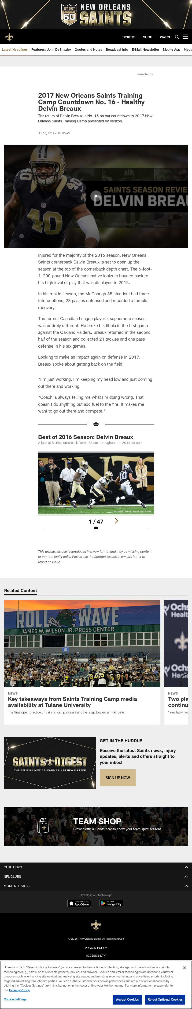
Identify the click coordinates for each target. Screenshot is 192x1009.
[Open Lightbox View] (96, 493)
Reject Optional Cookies (165, 999)
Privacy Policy (96, 947)
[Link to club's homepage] (9, 35)
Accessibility (96, 955)
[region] (96, 984)
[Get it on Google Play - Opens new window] (111, 905)
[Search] (177, 37)
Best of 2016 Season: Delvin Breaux (85, 436)
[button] (96, 196)
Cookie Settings (15, 999)
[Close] (184, 968)
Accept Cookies (127, 999)
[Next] (116, 521)
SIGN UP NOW (118, 777)
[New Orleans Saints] (96, 925)
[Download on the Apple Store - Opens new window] (79, 904)
